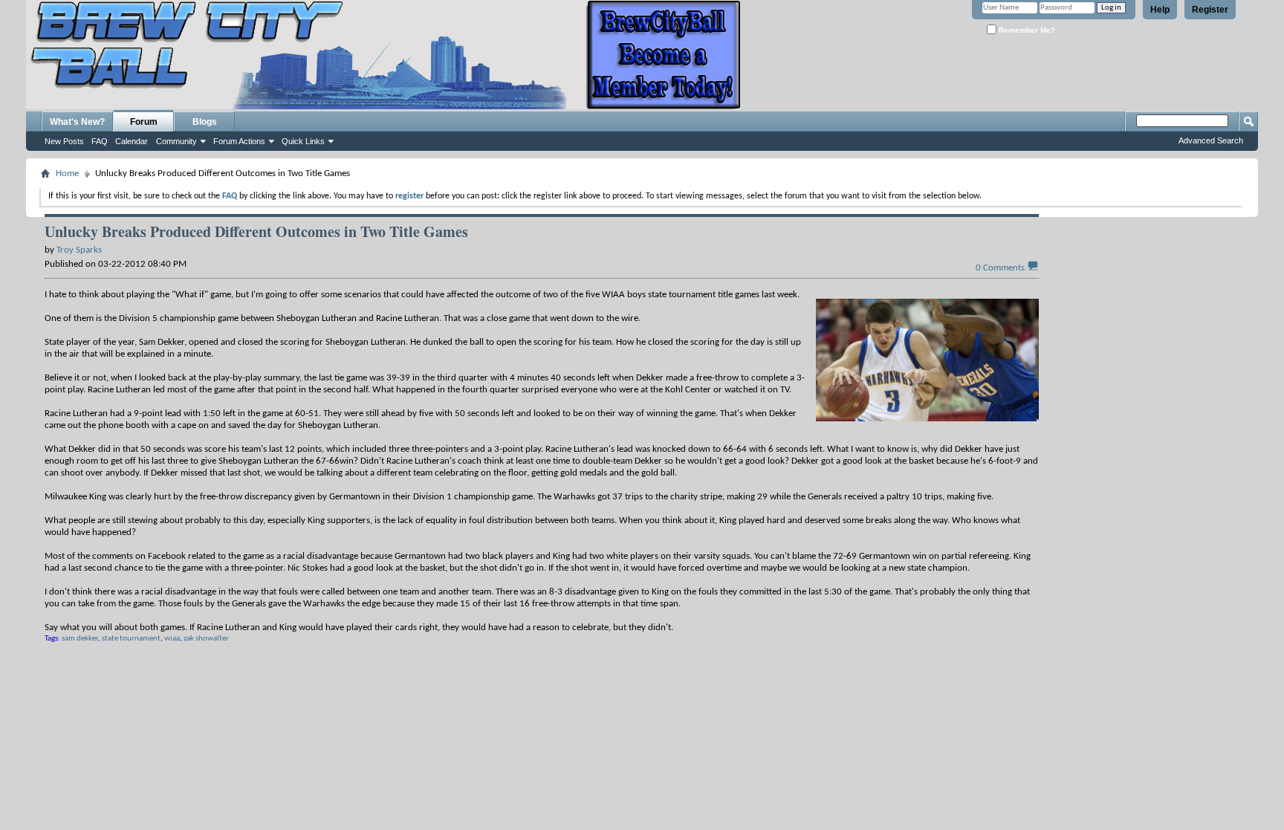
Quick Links (303, 141)
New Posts (64, 141)
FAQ (99, 141)
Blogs (204, 122)
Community (176, 141)
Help (1160, 9)
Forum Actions (239, 141)
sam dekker (80, 639)
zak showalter (206, 639)
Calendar (131, 141)
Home (67, 173)
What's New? (77, 122)
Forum (144, 122)
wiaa (172, 639)
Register (1210, 9)
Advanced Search (1210, 140)
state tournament (131, 639)
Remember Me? (1025, 30)
